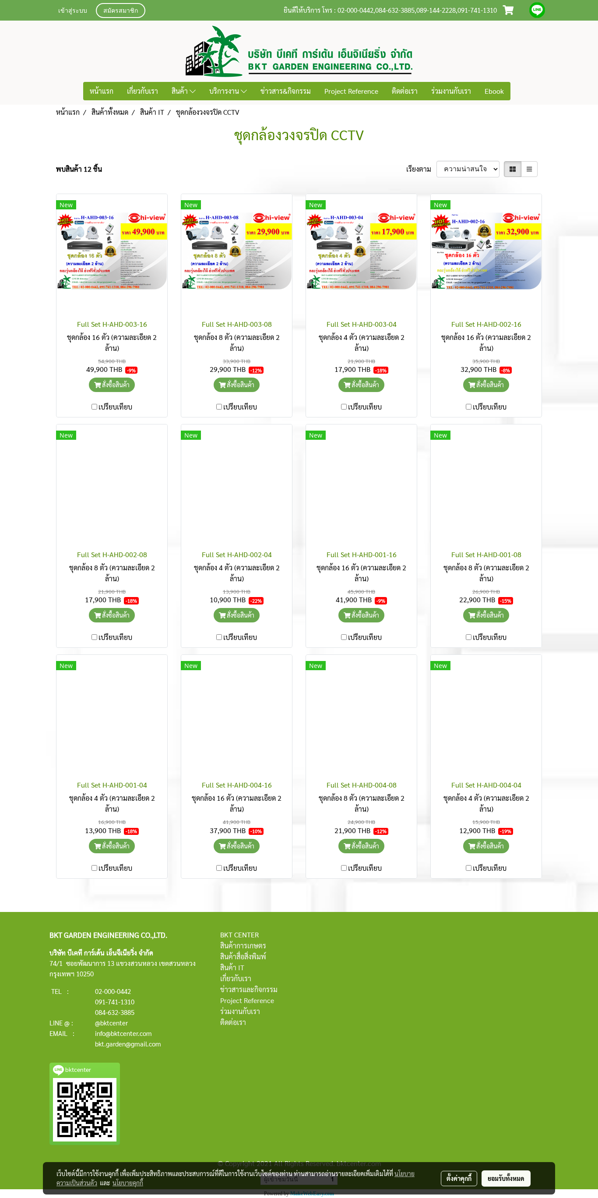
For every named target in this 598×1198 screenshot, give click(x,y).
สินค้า (181, 90)
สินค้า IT (232, 967)
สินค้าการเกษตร (243, 945)
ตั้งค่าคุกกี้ (459, 1178)
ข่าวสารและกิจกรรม (249, 989)
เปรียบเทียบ (115, 406)
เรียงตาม (421, 168)
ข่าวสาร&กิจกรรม (285, 90)
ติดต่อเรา (405, 90)
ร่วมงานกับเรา (451, 90)
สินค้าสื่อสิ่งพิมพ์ (243, 956)
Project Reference (351, 90)
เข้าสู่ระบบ (72, 11)
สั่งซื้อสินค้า (115, 385)
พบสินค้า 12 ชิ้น (79, 168)
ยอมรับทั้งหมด (506, 1178)
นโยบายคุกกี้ (128, 1183)
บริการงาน (225, 90)
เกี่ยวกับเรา (142, 90)
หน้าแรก (101, 90)
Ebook (494, 90)
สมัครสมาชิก (120, 11)
